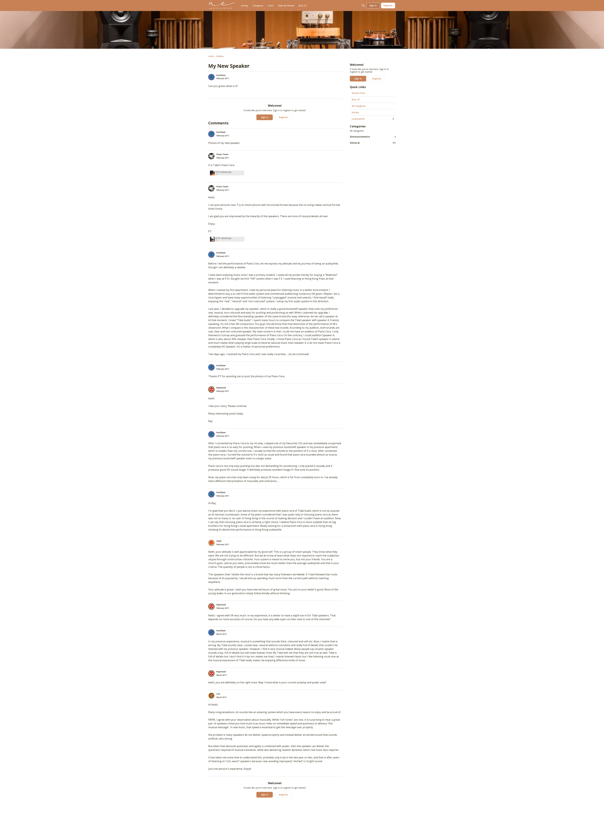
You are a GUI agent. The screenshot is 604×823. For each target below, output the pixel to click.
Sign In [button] (264, 117)
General (373, 142)
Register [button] (283, 117)
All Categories (359, 105)
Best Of (356, 99)
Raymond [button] (221, 387)
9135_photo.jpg (223, 238)
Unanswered (373, 118)
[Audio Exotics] (222, 5)
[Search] (363, 5)
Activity (355, 112)
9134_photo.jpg (223, 172)
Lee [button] (218, 693)
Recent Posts (358, 93)
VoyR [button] (218, 541)
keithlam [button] (221, 75)
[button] (211, 77)
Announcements (373, 136)
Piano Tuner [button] (222, 154)
